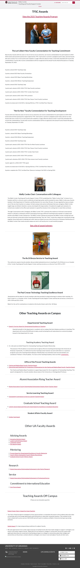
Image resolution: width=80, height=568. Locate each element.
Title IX (39, 563)
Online (64, 552)
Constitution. (65, 354)
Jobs (58, 563)
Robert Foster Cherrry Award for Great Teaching (21, 511)
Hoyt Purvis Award (15, 487)
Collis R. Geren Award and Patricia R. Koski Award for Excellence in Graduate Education (33, 406)
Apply (10, 548)
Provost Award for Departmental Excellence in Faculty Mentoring (28, 453)
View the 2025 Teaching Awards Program (40, 16)
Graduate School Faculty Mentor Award (21, 456)
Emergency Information (25, 563)
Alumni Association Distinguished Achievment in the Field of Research (30, 469)
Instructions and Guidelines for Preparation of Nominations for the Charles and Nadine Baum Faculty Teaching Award (42, 367)
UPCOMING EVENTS (48, 552)
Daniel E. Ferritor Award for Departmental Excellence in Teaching (27, 326)
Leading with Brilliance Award (18, 441)
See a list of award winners (41, 225)
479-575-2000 (11, 554)
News (31, 548)
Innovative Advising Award (17, 439)
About (6, 548)
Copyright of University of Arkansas (40, 566)
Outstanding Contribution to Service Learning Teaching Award (26, 396)
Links (58, 2)
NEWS (25, 552)
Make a (64, 558)
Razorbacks (35, 548)
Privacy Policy (49, 563)
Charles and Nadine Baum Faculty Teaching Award (23, 365)
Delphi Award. (12, 526)
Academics (14, 548)
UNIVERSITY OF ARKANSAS (16, 546)
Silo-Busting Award (15, 444)
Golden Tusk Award (14, 417)
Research (26, 548)
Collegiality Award (15, 442)
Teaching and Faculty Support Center (29, 3)
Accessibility (43, 563)
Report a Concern (33, 563)
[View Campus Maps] (6, 553)
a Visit (65, 555)
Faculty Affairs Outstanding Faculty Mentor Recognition (26, 455)
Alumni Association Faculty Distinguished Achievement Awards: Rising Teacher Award (33, 386)
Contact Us (54, 563)
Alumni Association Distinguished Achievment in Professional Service (29, 478)
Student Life (21, 548)
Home (40, 6)
